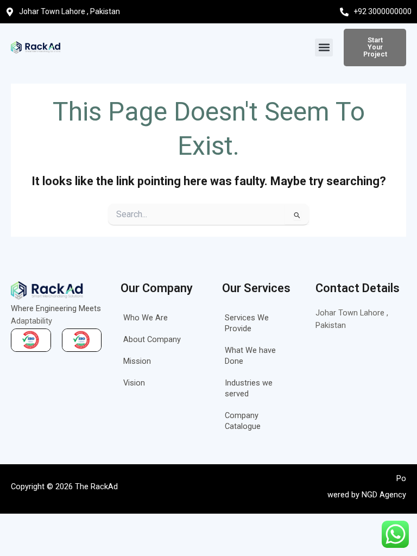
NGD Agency (384, 495)
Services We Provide (247, 323)
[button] (324, 47)
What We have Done (250, 355)
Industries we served (249, 388)
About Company (152, 339)
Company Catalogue (243, 420)
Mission (137, 361)
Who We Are (145, 318)
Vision (134, 383)
